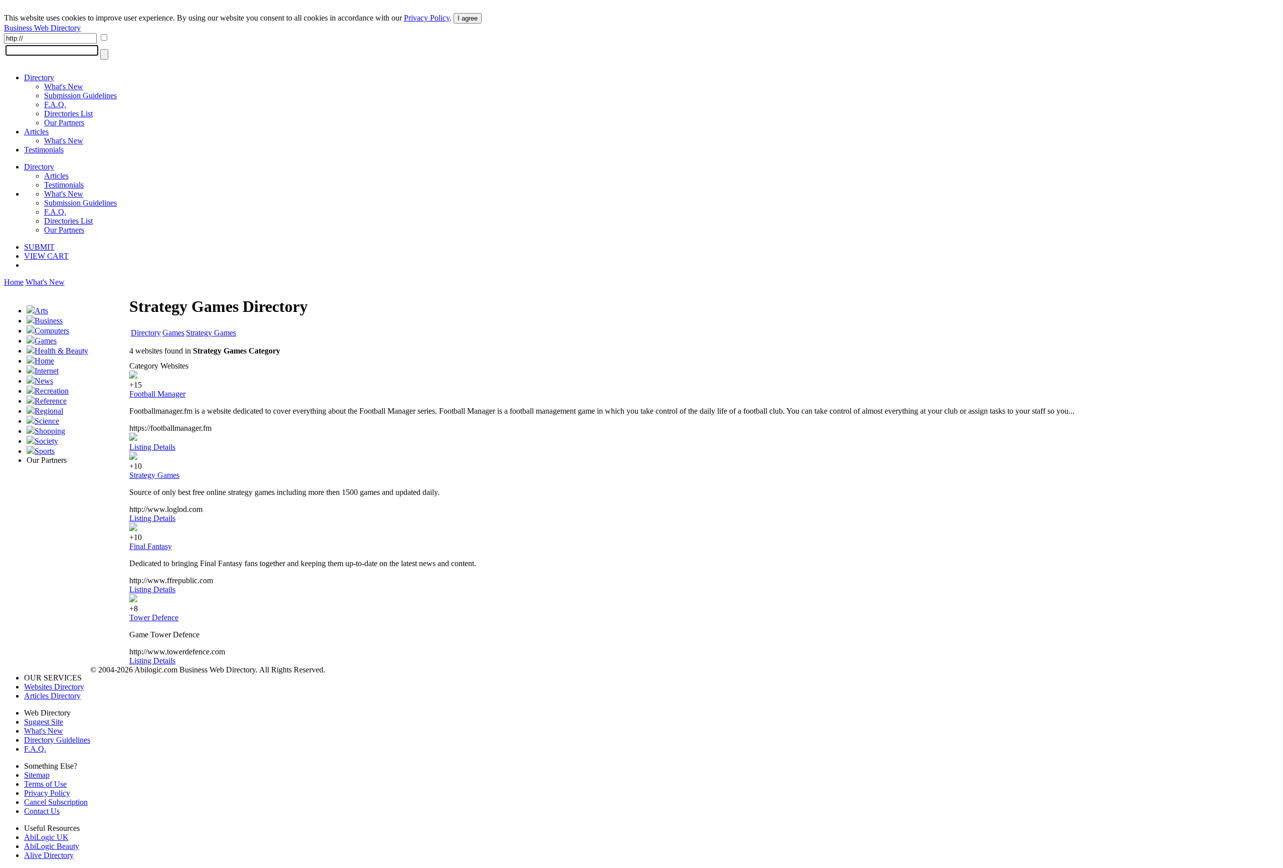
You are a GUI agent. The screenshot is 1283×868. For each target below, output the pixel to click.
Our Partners (64, 122)
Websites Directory (54, 686)
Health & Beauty (61, 350)
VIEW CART (46, 256)
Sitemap (37, 775)
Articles (36, 131)
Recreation (52, 391)
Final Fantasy (150, 546)
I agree (468, 18)
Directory (39, 77)
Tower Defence (153, 617)
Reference (51, 401)
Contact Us (42, 811)
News (44, 381)
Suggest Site (43, 722)
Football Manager (157, 394)
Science (47, 421)
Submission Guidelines (80, 95)
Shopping (50, 431)
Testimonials (44, 149)
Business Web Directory (42, 28)
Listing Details (152, 447)
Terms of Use (45, 784)
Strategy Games (211, 332)
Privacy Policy (427, 18)
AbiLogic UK (46, 837)
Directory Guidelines (57, 740)
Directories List (68, 113)
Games (46, 340)
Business (49, 320)
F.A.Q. (55, 104)
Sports (45, 451)
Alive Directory (49, 855)
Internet (47, 371)
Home (14, 282)
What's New (63, 86)
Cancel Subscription (56, 802)
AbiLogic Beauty (51, 846)
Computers (52, 330)
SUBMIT (39, 247)
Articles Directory (52, 695)
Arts (41, 310)
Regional (49, 411)
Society (46, 441)
